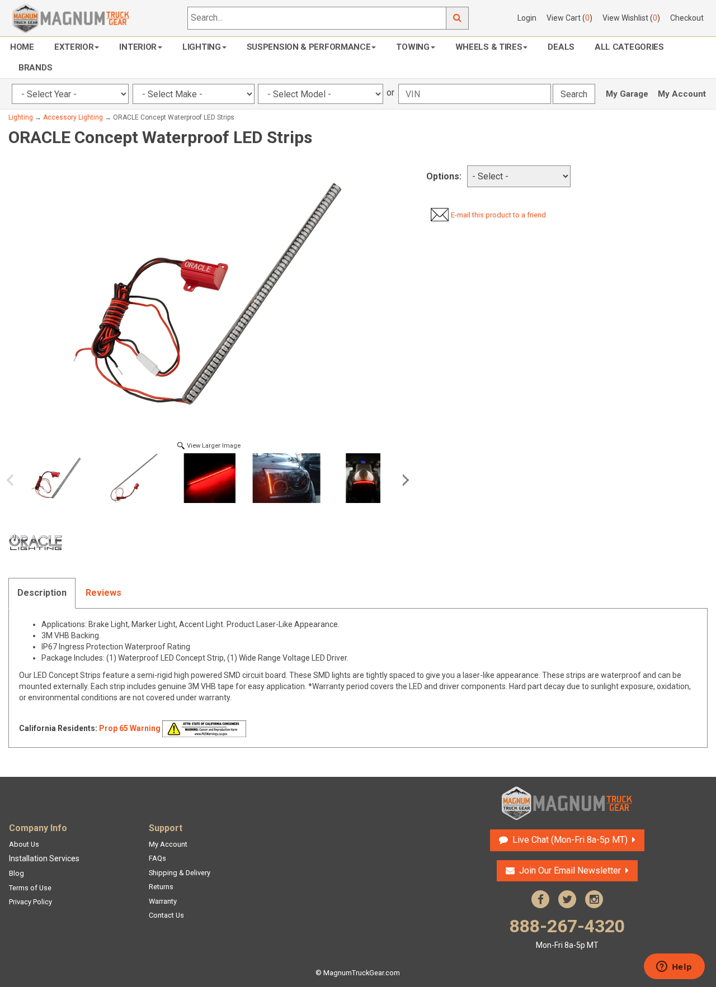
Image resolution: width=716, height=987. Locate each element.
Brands (35, 68)
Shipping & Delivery (179, 873)
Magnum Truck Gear (567, 803)
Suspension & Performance (309, 47)
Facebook (540, 899)
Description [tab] (42, 592)
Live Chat (568, 839)
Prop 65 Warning (130, 728)
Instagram (594, 899)
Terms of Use (30, 888)
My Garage (627, 94)
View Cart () (569, 17)
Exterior (74, 47)
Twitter (567, 899)
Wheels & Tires (488, 47)
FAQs (157, 858)
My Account (682, 94)
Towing (412, 47)
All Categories (629, 47)
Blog (16, 873)
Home (22, 47)
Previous (14, 480)
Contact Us (166, 915)
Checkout (687, 17)
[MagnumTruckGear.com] (71, 17)
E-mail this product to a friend (498, 215)
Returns (161, 886)
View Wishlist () (631, 17)
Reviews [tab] (103, 592)
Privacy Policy (30, 902)
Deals (561, 47)
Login (526, 17)
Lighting (201, 47)
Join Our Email (570, 870)
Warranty (163, 901)
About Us (24, 844)
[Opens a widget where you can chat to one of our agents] (674, 967)
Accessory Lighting (73, 117)
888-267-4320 (567, 932)
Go (457, 18)
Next (403, 480)
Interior (138, 47)
